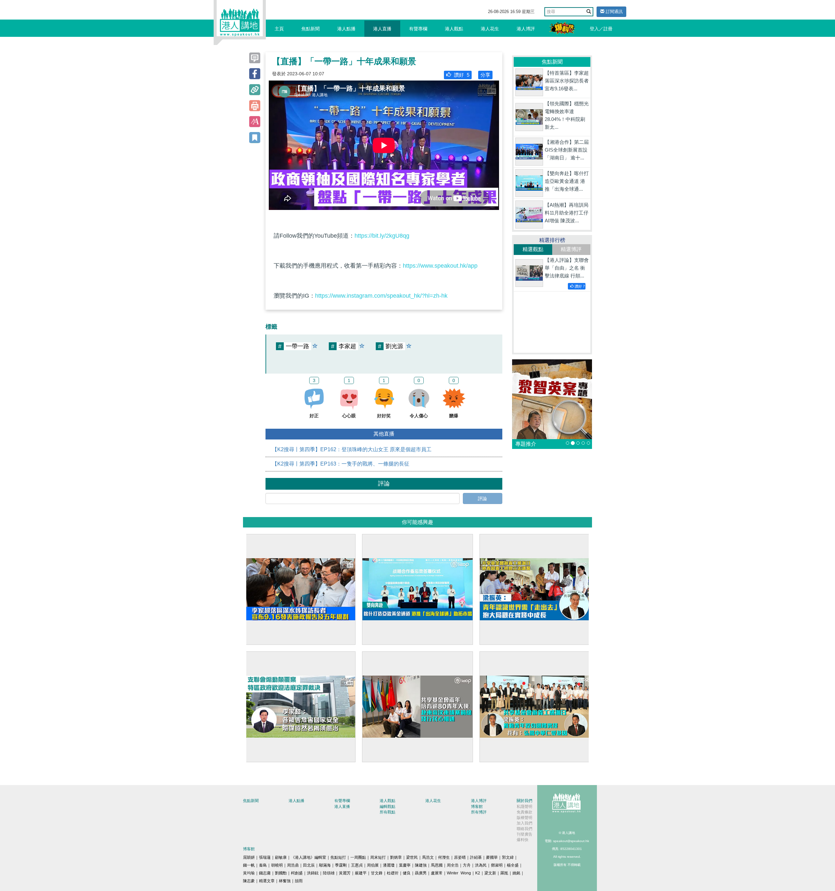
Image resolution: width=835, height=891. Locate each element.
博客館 (477, 806)
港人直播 (382, 28)
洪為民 (481, 865)
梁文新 (490, 873)
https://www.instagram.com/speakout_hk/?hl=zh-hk (381, 295)
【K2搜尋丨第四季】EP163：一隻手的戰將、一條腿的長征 (340, 464)
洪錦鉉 (313, 873)
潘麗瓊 (389, 865)
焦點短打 (338, 857)
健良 (407, 873)
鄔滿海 (325, 865)
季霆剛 (341, 865)
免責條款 (524, 812)
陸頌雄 (329, 873)
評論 (482, 498)
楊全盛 (513, 865)
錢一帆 (249, 865)
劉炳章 (396, 857)
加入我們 (524, 823)
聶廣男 (421, 873)
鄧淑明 (497, 865)
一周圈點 (358, 857)
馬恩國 (437, 865)
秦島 (263, 865)
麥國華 (492, 857)
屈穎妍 (249, 857)
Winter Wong (459, 873)
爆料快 (522, 840)
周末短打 (378, 857)
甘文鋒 (377, 873)
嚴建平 (361, 873)
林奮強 (285, 881)
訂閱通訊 (613, 11)
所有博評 (479, 812)
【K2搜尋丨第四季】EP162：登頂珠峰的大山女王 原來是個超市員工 (352, 449)
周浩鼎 (293, 865)
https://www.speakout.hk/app (440, 265)
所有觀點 (387, 812)
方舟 (467, 865)
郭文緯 (508, 857)
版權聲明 (524, 817)
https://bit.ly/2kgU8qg (382, 235)
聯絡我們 (524, 828)
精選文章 (267, 881)
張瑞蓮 (265, 857)
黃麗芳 (345, 873)
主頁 (279, 28)
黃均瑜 (249, 873)
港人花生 (490, 28)
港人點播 (346, 28)
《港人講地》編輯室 (308, 857)
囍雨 (299, 881)
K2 (477, 873)
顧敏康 (281, 857)
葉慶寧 (405, 865)
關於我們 (524, 800)
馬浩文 (428, 857)
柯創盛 (297, 873)
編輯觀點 (387, 806)
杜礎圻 (393, 873)
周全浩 (453, 865)
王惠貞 (357, 865)
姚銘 (516, 873)
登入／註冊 (601, 28)
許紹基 (476, 857)
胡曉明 (277, 865)
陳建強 (421, 865)
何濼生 (444, 857)
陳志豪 (249, 881)
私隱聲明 (524, 806)
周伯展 (373, 865)
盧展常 (437, 873)
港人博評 (526, 28)
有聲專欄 (418, 28)
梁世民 (412, 857)
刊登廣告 (524, 834)
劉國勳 (281, 873)
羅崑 (504, 873)
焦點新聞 (310, 28)
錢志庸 (265, 873)
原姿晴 (460, 857)
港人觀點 (454, 28)
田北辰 (309, 865)
